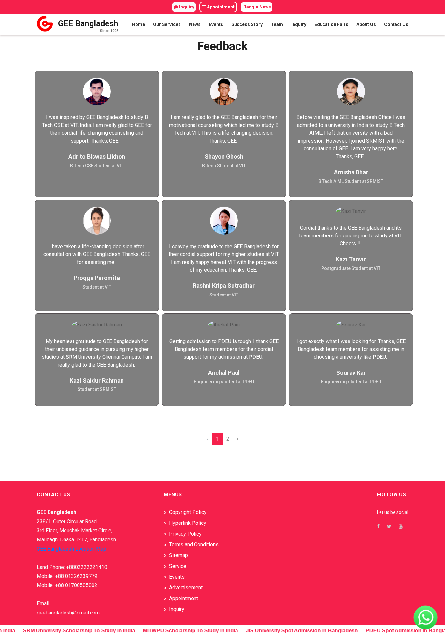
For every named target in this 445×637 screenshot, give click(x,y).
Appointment (220, 6)
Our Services (167, 24)
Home (138, 24)
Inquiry (186, 6)
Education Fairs (331, 24)
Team (277, 24)
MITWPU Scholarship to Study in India (187, 630)
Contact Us (396, 24)
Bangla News (256, 6)
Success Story (247, 24)
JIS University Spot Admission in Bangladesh (299, 630)
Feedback (222, 46)
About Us (366, 24)
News (195, 24)
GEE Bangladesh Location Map (71, 549)
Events (216, 24)
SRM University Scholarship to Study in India (76, 630)
